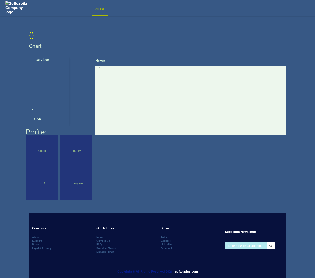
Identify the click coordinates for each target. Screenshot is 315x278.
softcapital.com (186, 271)
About (99, 8)
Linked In (166, 244)
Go (271, 245)
